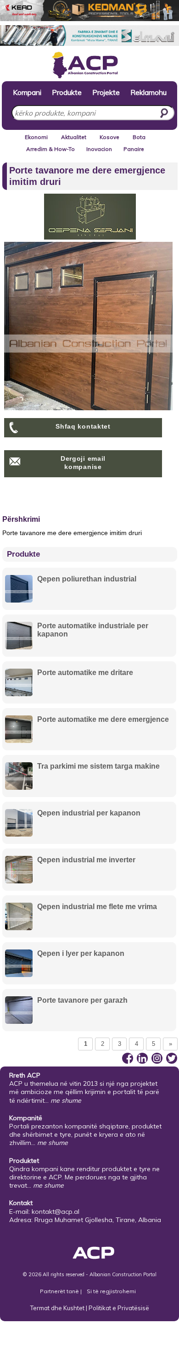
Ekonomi (36, 137)
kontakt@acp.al (55, 1211)
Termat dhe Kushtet (57, 1308)
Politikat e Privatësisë (119, 1308)
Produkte (67, 92)
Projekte (106, 92)
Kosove (109, 137)
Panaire (133, 148)
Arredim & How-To (50, 148)
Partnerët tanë (60, 1291)
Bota (139, 137)
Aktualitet (73, 137)
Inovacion (99, 148)
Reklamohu (148, 92)
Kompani (27, 92)
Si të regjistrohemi (111, 1291)
